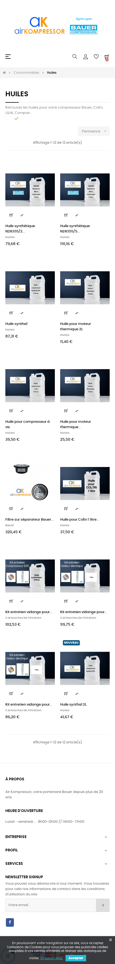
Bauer (9, 525)
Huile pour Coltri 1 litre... (79, 519)
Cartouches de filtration (23, 618)
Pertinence (94, 131)
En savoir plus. (51, 958)
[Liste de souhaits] (47, 165)
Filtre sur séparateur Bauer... (29, 519)
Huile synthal (16, 324)
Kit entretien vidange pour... (28, 612)
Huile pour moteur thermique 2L (75, 326)
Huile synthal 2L (73, 704)
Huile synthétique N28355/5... (75, 228)
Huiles (9, 237)
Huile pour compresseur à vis (27, 424)
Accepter (75, 958)
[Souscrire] (103, 905)
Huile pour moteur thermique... (75, 424)
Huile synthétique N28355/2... (20, 228)
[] (11, 215)
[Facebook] (10, 922)
